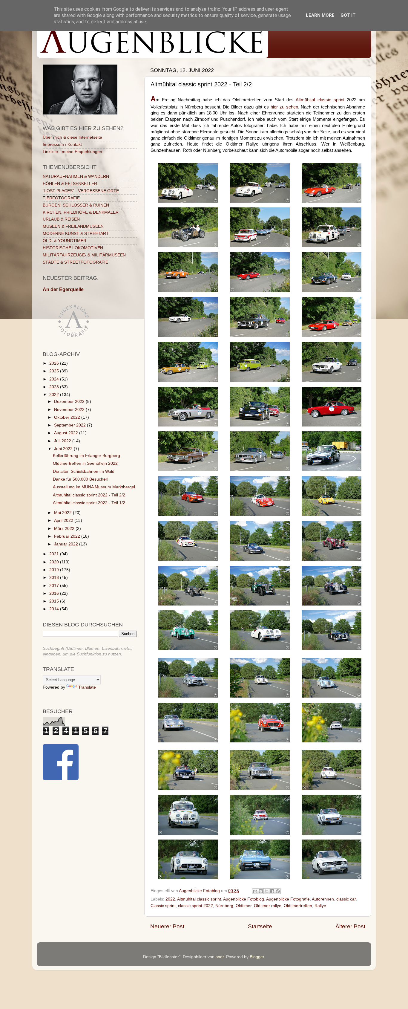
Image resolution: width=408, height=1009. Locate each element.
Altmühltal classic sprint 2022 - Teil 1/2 (89, 503)
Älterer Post (350, 926)
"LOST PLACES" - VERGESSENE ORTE (81, 191)
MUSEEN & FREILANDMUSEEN (73, 226)
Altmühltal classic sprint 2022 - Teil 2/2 (89, 495)
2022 (170, 899)
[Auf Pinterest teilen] (278, 891)
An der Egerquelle (63, 289)
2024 (54, 379)
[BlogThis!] (261, 891)
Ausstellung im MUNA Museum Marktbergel (94, 487)
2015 (54, 601)
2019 (54, 570)
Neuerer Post (167, 926)
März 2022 (65, 528)
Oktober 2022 (67, 417)
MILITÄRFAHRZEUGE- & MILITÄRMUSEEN (84, 255)
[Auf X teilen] (266, 891)
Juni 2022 (64, 449)
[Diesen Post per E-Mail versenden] (255, 891)
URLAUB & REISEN (61, 219)
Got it (348, 15)
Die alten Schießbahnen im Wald (83, 471)
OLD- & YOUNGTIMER (64, 241)
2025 (54, 371)
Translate (87, 687)
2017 (54, 585)
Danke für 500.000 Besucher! (80, 479)
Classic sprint (163, 905)
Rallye (320, 905)
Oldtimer (243, 905)
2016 (54, 593)
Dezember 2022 (70, 401)
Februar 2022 (67, 536)
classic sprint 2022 (195, 905)
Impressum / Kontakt (62, 144)
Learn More (320, 15)
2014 (54, 609)
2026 (54, 363)
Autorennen (323, 899)
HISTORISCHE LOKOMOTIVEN (73, 248)
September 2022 (70, 425)
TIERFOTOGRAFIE (61, 198)
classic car (346, 899)
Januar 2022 (66, 544)
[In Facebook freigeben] (272, 891)
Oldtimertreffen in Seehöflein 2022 (85, 463)
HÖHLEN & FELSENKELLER (70, 183)
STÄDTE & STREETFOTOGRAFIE (75, 262)
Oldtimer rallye (267, 905)
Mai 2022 (63, 512)
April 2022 (64, 520)
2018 (54, 577)
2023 (54, 387)
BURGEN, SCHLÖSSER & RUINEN (76, 205)
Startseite (260, 926)
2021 (54, 554)
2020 (54, 562)
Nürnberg (224, 905)
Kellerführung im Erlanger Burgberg (86, 455)
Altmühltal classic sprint (320, 99)
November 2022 (70, 409)
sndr (220, 957)
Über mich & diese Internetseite (72, 137)
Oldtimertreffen (298, 905)
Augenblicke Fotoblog (243, 899)
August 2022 (66, 433)
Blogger (257, 957)
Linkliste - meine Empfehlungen (72, 151)
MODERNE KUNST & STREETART (76, 233)
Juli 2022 (63, 441)
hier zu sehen (284, 107)
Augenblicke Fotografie (288, 899)
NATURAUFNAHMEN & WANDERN (76, 176)
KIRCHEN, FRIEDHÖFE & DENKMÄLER (81, 212)
